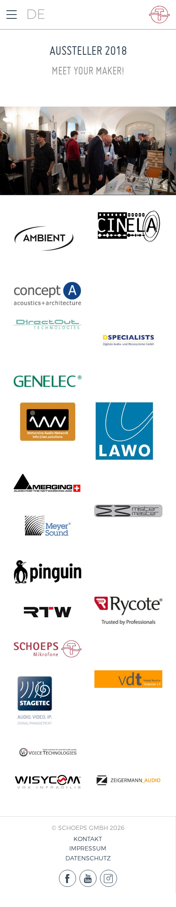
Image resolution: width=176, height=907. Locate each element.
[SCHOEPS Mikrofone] (159, 14)
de (35, 14)
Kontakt (87, 838)
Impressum (87, 848)
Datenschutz (88, 858)
